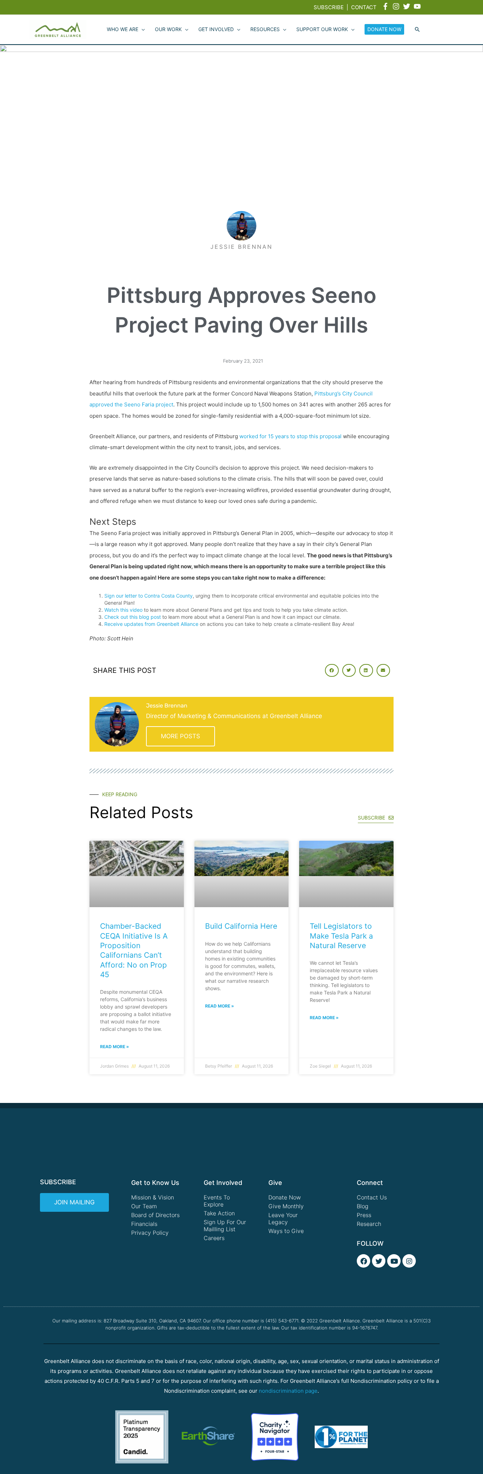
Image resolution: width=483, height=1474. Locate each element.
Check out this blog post (132, 617)
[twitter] (407, 6)
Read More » (114, 1046)
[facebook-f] (386, 6)
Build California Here (241, 926)
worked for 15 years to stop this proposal (290, 436)
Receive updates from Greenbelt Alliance (151, 624)
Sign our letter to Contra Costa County (148, 596)
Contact (364, 7)
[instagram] (397, 6)
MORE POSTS (180, 736)
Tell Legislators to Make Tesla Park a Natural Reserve (341, 936)
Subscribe (329, 7)
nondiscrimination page (288, 1390)
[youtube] (418, 6)
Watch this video (123, 610)
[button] (417, 30)
